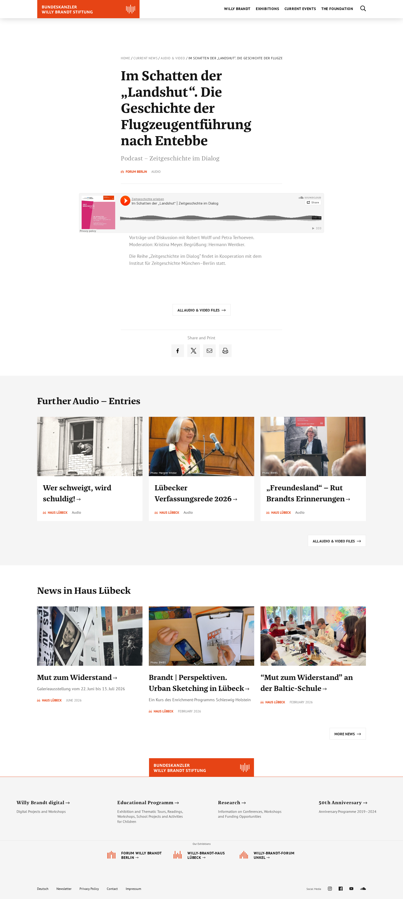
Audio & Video (173, 58)
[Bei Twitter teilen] (193, 350)
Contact (112, 889)
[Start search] (359, 9)
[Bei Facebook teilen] (177, 350)
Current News (145, 58)
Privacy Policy (89, 889)
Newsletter (64, 889)
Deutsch (43, 889)
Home (125, 58)
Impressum (133, 889)
